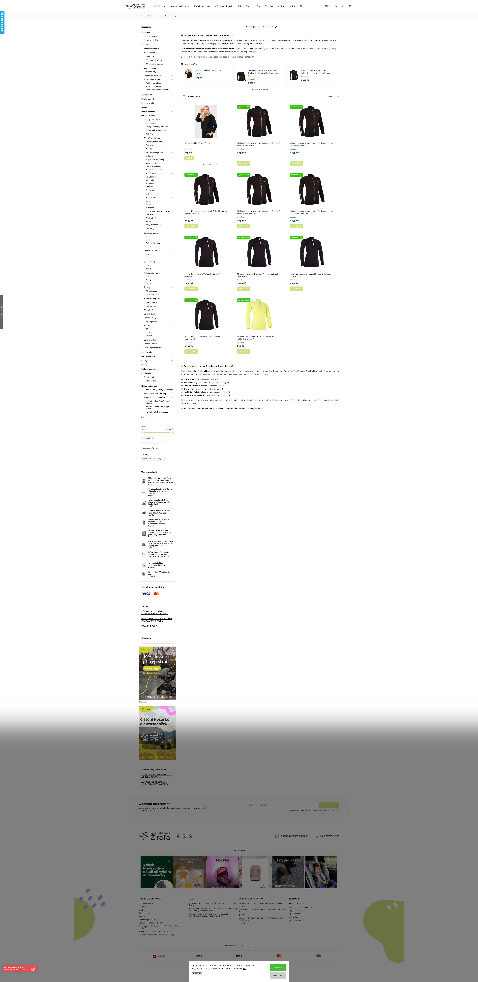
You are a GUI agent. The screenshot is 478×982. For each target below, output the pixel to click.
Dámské (149, 332)
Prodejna (142, 907)
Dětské (149, 329)
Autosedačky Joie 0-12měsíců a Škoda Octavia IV (156, 776)
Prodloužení (150, 218)
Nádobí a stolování (149, 386)
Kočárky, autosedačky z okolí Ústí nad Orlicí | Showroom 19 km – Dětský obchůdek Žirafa (213, 910)
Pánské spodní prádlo (153, 138)
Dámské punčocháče (152, 347)
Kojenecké (150, 207)
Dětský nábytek (147, 99)
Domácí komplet (151, 302)
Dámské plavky (150, 322)
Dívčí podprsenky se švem (157, 127)
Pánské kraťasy (150, 344)
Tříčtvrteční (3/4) (153, 243)
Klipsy (148, 221)
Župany (147, 288)
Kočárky (144, 45)
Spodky (149, 148)
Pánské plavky (150, 318)
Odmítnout (277, 975)
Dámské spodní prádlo (153, 153)
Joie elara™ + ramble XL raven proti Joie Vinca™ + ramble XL (262, 911)
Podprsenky (151, 123)
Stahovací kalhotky (154, 170)
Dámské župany (152, 294)
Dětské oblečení (148, 112)
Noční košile (151, 198)
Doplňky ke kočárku (152, 76)
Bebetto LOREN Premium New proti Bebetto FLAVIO (260, 903)
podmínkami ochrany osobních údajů (324, 810)
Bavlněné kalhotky (153, 163)
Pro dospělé (146, 373)
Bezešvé (149, 187)
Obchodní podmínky (147, 920)
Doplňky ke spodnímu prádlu (158, 211)
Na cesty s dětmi (148, 356)
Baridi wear (149, 459)
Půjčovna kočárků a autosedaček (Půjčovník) (154, 612)
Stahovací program (152, 299)
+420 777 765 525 (329, 836)
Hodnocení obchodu (250, 946)
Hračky (144, 107)
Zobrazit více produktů (260, 89)
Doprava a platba (146, 903)
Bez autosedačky (151, 40)
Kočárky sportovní (151, 53)
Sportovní (150, 190)
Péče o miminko (147, 103)
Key (161, 459)
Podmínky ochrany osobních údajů (153, 923)
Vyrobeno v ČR (150, 448)
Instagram (184, 836)
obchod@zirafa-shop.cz (294, 836)
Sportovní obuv (150, 377)
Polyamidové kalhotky (155, 160)
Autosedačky (146, 95)
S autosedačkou (150, 36)
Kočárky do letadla (154, 83)
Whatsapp (190, 836)
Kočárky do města (153, 86)
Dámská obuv (151, 381)
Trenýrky (149, 145)
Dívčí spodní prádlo (152, 120)
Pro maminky (146, 352)
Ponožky (147, 325)
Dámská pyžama (151, 233)
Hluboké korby (150, 72)
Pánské (149, 336)
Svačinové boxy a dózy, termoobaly (158, 390)
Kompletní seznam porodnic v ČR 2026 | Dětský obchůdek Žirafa (212, 904)
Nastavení (197, 974)
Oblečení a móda (148, 116)
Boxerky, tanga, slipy (154, 142)
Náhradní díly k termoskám (157, 412)
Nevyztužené (151, 177)
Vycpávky (150, 180)
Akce (146, 443)
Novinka (157, 443)
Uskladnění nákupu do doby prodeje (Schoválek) (156, 620)
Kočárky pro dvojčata (153, 60)
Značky (144, 417)
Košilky (149, 194)
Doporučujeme (193, 96)
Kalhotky (149, 134)
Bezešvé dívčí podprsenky (157, 130)
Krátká (148, 237)
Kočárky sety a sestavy (153, 64)
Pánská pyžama (150, 251)
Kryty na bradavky (153, 225)
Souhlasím (277, 967)
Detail (189, 158)
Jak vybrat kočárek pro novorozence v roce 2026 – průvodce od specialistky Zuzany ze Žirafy (209, 915)
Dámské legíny (150, 314)
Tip (168, 443)
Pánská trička (149, 310)
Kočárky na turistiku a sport (157, 90)
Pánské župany (152, 291)
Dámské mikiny (150, 340)
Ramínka (149, 215)
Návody (142, 916)
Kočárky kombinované (153, 49)
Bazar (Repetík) (149, 626)
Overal (148, 247)
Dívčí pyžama (149, 262)
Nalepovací (150, 184)
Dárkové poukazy (148, 369)
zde (244, 969)
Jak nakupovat (144, 913)
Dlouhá (149, 240)
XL (210, 165)
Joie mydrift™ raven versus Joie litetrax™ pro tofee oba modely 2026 (261, 919)
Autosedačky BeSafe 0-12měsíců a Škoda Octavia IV (156, 783)
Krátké (148, 204)
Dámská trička (150, 306)
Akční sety (145, 32)
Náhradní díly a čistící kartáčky (157, 398)
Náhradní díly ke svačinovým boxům (158, 407)
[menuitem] (159, 6)
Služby (144, 361)
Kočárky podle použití (153, 79)
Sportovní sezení (151, 68)
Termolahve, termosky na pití (156, 394)
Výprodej (145, 365)
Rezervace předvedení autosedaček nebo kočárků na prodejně (160, 927)
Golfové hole (149, 57)
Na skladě (148, 438)
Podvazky (150, 229)
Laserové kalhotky (153, 166)
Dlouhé (149, 201)
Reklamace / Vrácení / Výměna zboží (154, 931)
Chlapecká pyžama (152, 273)
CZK (326, 6)
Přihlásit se (329, 805)
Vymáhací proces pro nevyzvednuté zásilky (156, 935)
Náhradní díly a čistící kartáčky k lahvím (158, 402)
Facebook (178, 836)
